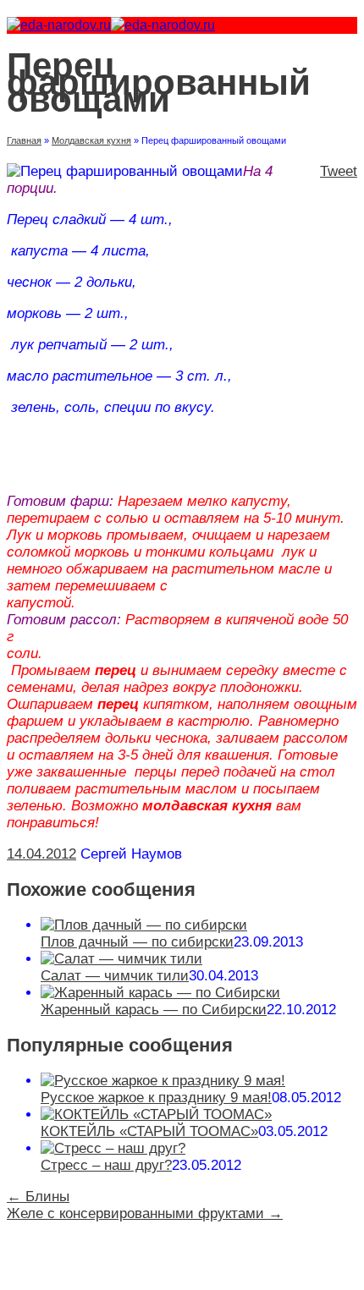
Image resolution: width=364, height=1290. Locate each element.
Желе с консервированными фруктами (145, 1213)
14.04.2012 (41, 854)
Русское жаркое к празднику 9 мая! (156, 1098)
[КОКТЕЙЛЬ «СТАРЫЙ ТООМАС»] (156, 1114)
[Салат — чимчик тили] (121, 959)
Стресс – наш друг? (106, 1165)
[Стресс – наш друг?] (113, 1148)
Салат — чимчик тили (115, 976)
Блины (38, 1196)
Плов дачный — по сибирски (137, 942)
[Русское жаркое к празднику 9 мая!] (163, 1081)
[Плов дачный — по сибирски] (144, 925)
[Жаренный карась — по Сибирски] (160, 993)
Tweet (338, 171)
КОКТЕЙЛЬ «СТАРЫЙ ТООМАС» (149, 1131)
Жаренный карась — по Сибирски (154, 1010)
